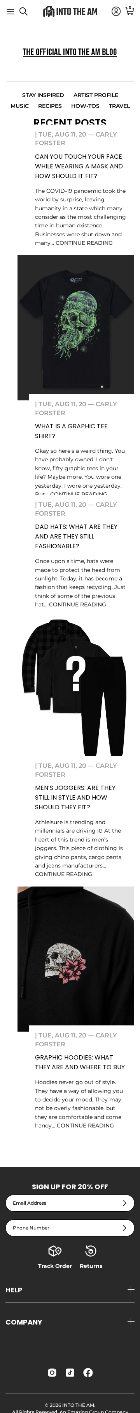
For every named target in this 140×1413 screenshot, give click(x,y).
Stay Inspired (43, 95)
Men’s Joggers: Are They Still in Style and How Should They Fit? (75, 797)
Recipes (50, 105)
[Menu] (10, 11)
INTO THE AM (78, 1405)
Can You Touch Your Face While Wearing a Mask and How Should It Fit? (79, 166)
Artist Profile (96, 95)
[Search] (27, 14)
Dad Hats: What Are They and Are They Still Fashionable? (76, 536)
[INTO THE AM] (70, 11)
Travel (119, 105)
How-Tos (85, 105)
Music (19, 105)
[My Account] (112, 11)
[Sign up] (124, 1203)
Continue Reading (84, 242)
